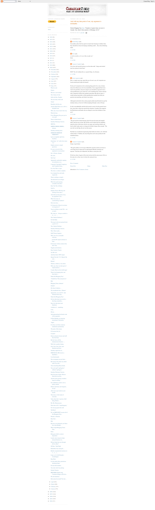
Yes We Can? (54, 252)
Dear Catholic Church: (56, 250)
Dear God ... (53, 419)
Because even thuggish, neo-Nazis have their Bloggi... (59, 424)
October (53, 74)
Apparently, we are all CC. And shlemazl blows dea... (58, 293)
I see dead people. (55, 357)
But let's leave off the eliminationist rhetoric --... (58, 341)
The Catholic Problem (56, 226)
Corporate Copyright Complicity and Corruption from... (59, 165)
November (54, 72)
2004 (51, 501)
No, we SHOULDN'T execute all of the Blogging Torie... (59, 413)
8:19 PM (72, 138)
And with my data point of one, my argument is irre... (58, 195)
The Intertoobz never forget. (57, 179)
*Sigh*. (53, 322)
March (53, 484)
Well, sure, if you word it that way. (59, 110)
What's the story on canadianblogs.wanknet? (57, 199)
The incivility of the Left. (57, 99)
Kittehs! (53, 261)
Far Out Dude (54, 220)
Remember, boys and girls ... (57, 448)
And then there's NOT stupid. (58, 255)
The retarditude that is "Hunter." (58, 290)
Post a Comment (74, 163)
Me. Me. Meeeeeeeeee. (56, 403)
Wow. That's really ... (56, 231)
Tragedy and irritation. (56, 248)
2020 (51, 51)
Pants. (52, 431)
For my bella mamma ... (56, 465)
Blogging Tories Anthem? (57, 283)
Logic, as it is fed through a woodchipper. (57, 456)
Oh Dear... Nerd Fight (56, 446)
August (53, 79)
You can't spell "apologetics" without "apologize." (58, 369)
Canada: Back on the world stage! (59, 270)
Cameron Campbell (77, 64)
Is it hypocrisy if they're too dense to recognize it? (59, 206)
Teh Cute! (53, 158)
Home (88, 166)
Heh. (52, 281)
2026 (51, 37)
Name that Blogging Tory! (57, 276)
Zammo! (53, 286)
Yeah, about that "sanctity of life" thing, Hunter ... (59, 400)
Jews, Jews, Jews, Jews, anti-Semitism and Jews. (57, 347)
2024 (51, 42)
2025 (51, 39)
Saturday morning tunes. (57, 130)
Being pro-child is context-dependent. (57, 435)
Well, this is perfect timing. (57, 344)
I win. (52, 309)
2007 (51, 494)
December (53, 69)
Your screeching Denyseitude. (58, 365)
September (54, 76)
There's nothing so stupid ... (57, 177)
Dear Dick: (53, 459)
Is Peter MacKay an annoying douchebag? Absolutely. (58, 319)
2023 (51, 44)
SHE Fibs (53, 124)
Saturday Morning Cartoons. (58, 121)
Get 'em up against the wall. (57, 407)
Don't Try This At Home (56, 186)
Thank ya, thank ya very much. (58, 263)
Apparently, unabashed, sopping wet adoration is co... (58, 161)
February (53, 486)
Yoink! (52, 102)
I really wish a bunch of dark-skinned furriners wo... (58, 439)
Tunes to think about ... (56, 119)
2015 (51, 58)
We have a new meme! (56, 92)
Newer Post (73, 166)
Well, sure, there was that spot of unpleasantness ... (58, 266)
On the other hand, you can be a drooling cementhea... (58, 300)
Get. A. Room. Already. (56, 153)
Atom (49, 29)
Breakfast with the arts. (56, 104)
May (52, 86)
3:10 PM (72, 60)
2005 (51, 498)
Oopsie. (52, 90)
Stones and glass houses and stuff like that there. (59, 337)
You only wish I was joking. (57, 468)
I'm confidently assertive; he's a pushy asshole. (58, 383)
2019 (51, 53)
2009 (51, 67)
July (52, 81)
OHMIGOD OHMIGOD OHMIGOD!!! (56, 133)
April (52, 482)
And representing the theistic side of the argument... (59, 315)
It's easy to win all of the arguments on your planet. (58, 150)
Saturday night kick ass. (56, 350)
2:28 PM (72, 50)
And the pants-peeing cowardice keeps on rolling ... (58, 379)
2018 (51, 56)
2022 (51, 46)
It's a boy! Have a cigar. (56, 168)
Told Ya (53, 188)
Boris (73, 54)
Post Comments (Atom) (82, 169)
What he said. (54, 88)
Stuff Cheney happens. (56, 233)
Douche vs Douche (55, 416)
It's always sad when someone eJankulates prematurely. (58, 325)
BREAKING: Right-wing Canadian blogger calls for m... (59, 473)
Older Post (104, 166)
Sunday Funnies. (55, 470)
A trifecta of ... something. (57, 307)
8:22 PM (72, 159)
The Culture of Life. (55, 95)
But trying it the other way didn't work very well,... (59, 362)
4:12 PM (72, 74)
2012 (51, 63)
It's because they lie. (55, 331)
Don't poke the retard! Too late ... (59, 479)
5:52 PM (72, 114)
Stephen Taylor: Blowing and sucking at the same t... (58, 191)
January (53, 489)
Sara (83, 28)
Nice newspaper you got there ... (58, 359)
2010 (51, 65)
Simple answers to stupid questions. (57, 146)
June (52, 83)
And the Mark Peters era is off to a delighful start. (59, 107)
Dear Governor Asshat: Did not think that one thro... (58, 375)
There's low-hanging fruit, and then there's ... (58, 273)
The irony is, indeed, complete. (58, 170)
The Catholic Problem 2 (56, 217)
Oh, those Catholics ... (56, 288)
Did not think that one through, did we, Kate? (58, 443)
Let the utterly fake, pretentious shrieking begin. (58, 462)
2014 (51, 60)
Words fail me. (54, 113)
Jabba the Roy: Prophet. (56, 97)
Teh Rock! (53, 410)
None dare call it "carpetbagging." (59, 405)
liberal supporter (76, 78)
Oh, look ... (53, 155)
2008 (51, 491)
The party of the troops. (56, 329)
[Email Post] (86, 32)
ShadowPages (75, 41)
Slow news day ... (55, 203)
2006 (51, 496)
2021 (51, 49)
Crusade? (53, 333)
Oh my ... (53, 312)
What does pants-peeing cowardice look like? (56, 182)
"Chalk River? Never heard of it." (59, 279)
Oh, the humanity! (55, 476)
